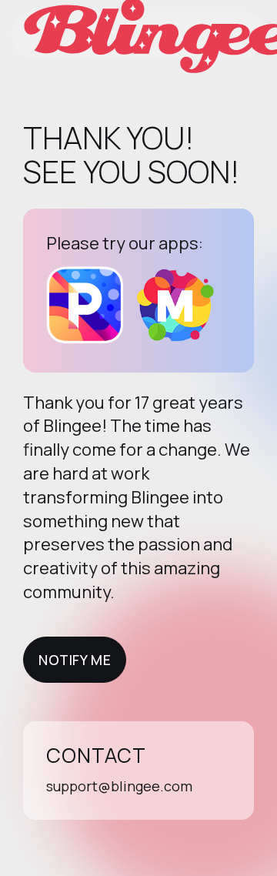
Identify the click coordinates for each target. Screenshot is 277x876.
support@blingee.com (119, 786)
